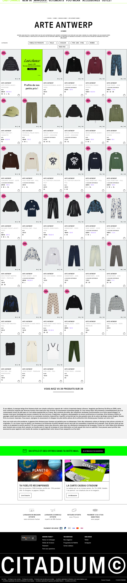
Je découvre (72, 495)
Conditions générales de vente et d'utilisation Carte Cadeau (18, 581)
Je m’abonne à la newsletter (93, 451)
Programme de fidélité (71, 543)
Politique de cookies (27, 579)
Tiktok (86, 540)
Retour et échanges (48, 540)
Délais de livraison (48, 543)
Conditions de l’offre (70, 581)
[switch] (34, 538)
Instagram (88, 543)
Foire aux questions (48, 548)
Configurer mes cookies (14, 579)
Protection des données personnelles (44, 579)
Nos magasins (68, 540)
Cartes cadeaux (68, 546)
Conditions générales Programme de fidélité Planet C (50, 581)
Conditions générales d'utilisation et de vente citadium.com (71, 579)
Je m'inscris (25, 495)
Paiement (45, 546)
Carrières (3, 579)
